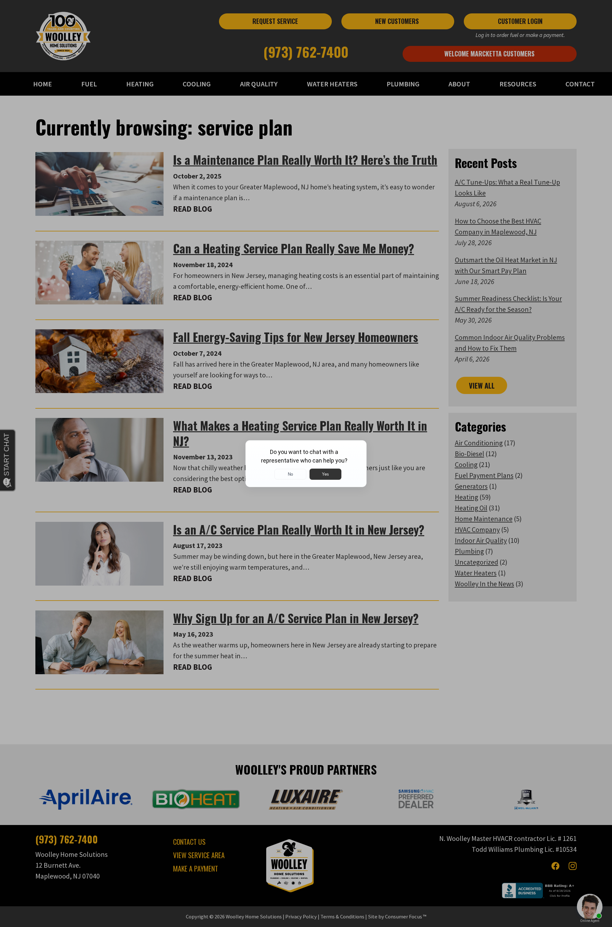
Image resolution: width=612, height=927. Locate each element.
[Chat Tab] (306, 463)
